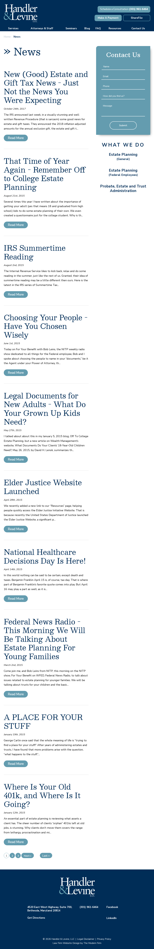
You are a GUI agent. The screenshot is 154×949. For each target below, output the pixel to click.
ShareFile (137, 18)
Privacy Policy (104, 939)
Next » (27, 856)
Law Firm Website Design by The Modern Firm (77, 943)
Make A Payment (108, 18)
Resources (115, 28)
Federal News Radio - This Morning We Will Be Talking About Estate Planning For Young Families (44, 638)
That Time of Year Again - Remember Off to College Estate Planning (44, 174)
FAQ (98, 28)
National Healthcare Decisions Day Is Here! (45, 556)
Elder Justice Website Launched (43, 486)
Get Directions (36, 918)
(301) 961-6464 (138, 9)
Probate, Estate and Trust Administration (123, 188)
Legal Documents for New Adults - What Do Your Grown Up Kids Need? (45, 408)
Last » (46, 856)
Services (13, 28)
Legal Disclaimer (85, 939)
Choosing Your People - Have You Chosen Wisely (46, 326)
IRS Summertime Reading (35, 252)
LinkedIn (111, 918)
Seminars (71, 28)
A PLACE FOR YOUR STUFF (43, 721)
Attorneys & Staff (42, 28)
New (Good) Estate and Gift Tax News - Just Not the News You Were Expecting (46, 87)
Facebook (112, 907)
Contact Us (138, 28)
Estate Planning (123, 156)
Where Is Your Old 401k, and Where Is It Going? (42, 795)
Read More (16, 138)
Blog (87, 28)
